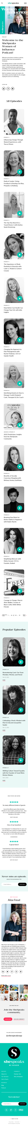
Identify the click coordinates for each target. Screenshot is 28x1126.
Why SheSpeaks (18, 1076)
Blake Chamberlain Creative (16, 1125)
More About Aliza (6, 975)
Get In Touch (4, 1079)
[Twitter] (11, 1110)
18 (15, 615)
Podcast (3, 1088)
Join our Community (19, 1019)
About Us (4, 1074)
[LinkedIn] (6, 1110)
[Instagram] (15, 1110)
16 (11, 615)
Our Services (4, 1076)
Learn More (8, 1019)
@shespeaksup (14, 1035)
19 (19, 615)
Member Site (17, 1074)
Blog (2, 1085)
